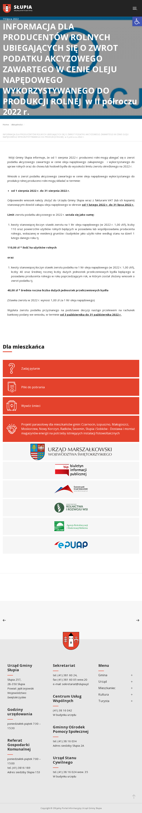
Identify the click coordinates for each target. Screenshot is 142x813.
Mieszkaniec (106, 688)
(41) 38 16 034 (67, 741)
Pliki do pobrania (33, 387)
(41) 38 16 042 (62, 710)
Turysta (103, 701)
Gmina (102, 675)
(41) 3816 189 (21, 767)
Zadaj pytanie (30, 368)
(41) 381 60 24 (67, 675)
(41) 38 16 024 (67, 772)
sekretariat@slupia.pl (75, 684)
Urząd (102, 682)
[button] (137, 21)
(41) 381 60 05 (67, 679)
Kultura (103, 694)
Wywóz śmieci (30, 406)
